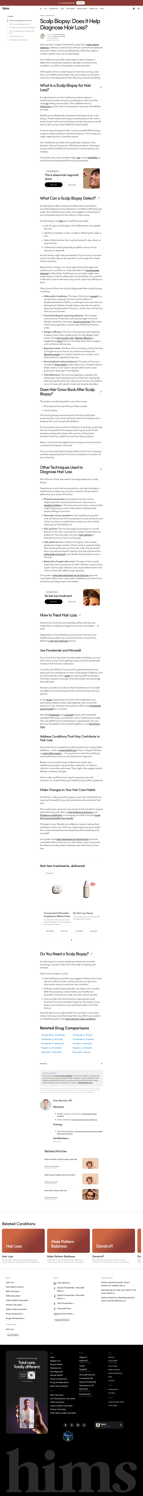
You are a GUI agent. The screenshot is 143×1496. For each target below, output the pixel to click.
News (102, 9)
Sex (45, 9)
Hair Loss (7, 1256)
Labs (62, 9)
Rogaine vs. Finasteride (51, 1048)
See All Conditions (12, 1335)
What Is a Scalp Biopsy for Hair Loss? (20, 20)
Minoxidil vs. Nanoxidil (51, 1052)
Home (42, 15)
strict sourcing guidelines (63, 1076)
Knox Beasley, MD (59, 34)
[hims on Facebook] (65, 1425)
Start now (53, 185)
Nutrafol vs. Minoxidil (82, 1043)
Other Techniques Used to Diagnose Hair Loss (22, 32)
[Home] (6, 8)
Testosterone (53, 9)
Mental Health (82, 9)
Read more (57, 1141)
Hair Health (70, 9)
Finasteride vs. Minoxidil (52, 1039)
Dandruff (98, 1256)
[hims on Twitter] (71, 1425)
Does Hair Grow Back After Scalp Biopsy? (22, 27)
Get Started (80, 3)
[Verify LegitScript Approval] (68, 1436)
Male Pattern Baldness (61, 1256)
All (41, 9)
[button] (71, 1063)
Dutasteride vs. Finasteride (53, 1035)
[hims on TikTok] (84, 1425)
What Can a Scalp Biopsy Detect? (19, 24)
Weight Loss (93, 9)
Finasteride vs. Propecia (83, 1039)
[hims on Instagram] (78, 1425)
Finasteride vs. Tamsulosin (52, 1043)
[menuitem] (41, 8)
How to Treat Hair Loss (16, 36)
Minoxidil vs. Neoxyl (81, 1052)
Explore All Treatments (62, 1320)
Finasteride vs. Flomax (83, 1035)
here (92, 1092)
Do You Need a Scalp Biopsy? (18, 40)
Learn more (72, 185)
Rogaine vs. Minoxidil (82, 1048)
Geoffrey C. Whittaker (59, 36)
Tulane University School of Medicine (84, 1120)
